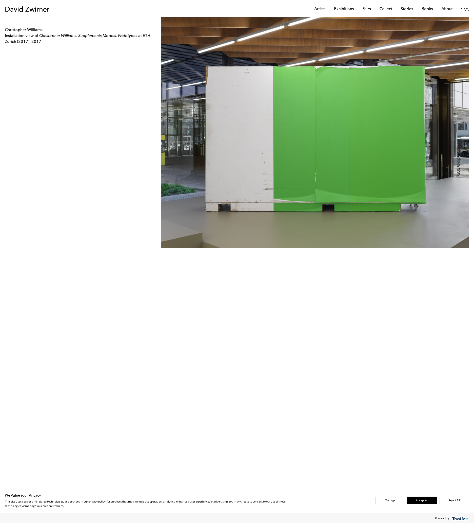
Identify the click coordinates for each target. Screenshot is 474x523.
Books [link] (427, 9)
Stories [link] (407, 9)
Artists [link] (319, 9)
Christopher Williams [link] (23, 30)
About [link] (447, 9)
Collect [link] (385, 9)
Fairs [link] (366, 9)
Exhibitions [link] (344, 9)
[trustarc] (459, 518)
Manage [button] (390, 500)
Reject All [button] (454, 500)
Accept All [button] (422, 500)
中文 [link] (465, 9)
